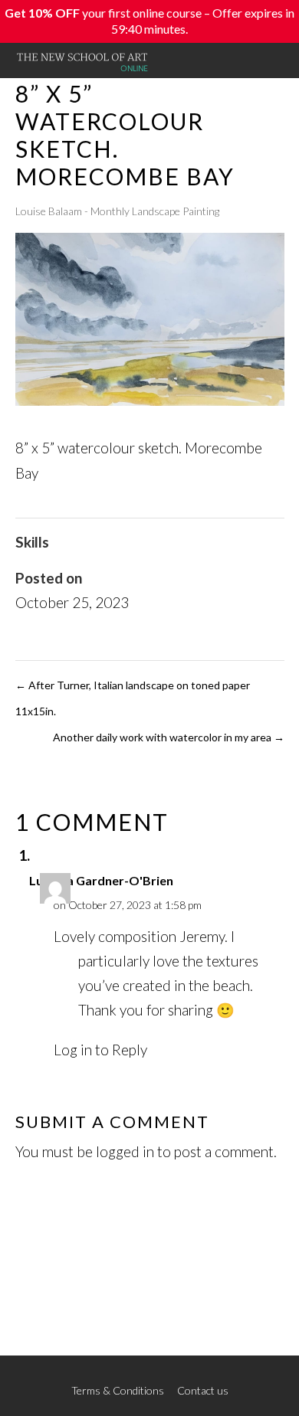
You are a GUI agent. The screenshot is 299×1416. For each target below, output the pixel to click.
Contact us (202, 1390)
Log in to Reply (100, 1049)
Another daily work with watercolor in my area (168, 737)
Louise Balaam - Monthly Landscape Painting (117, 210)
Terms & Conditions (117, 1390)
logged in (125, 1151)
